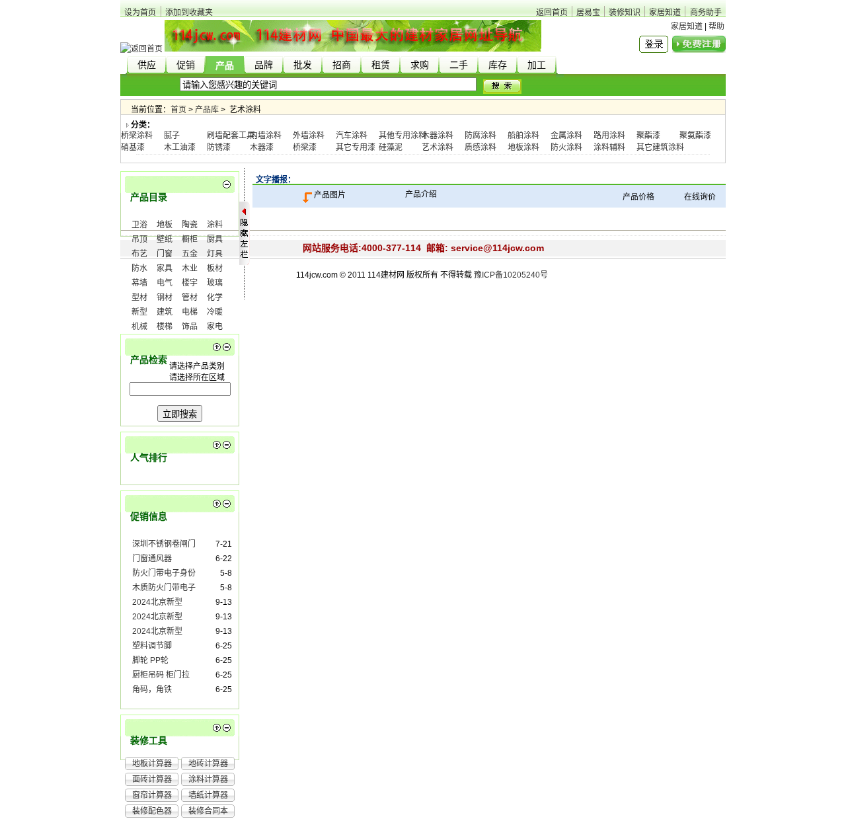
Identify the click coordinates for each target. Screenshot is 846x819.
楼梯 (165, 326)
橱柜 (190, 239)
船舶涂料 (523, 135)
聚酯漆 (648, 135)
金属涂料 (566, 135)
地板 (165, 224)
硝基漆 (133, 147)
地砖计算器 (208, 763)
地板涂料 (523, 147)
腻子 (172, 135)
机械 (139, 326)
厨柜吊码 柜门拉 (161, 675)
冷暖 (215, 312)
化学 (215, 297)
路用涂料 (609, 135)
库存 (497, 65)
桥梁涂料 (137, 135)
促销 (185, 65)
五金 (190, 253)
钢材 (165, 297)
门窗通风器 (152, 558)
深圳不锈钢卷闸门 (164, 544)
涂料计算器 (208, 779)
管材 (190, 297)
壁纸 (165, 239)
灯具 (215, 253)
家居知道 (665, 12)
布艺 (139, 253)
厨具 (215, 239)
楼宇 (190, 283)
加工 (536, 65)
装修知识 (624, 12)
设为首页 (140, 12)
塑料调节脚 (152, 645)
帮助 (716, 26)
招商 (341, 65)
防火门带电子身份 (164, 573)
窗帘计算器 (152, 795)
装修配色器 (152, 811)
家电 (215, 326)
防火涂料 (566, 147)
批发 (302, 65)
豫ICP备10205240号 (511, 275)
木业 (190, 268)
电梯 (190, 312)
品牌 (263, 65)
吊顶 (139, 239)
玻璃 (215, 283)
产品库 (207, 109)
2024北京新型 (157, 602)
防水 (139, 268)
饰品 (190, 326)
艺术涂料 (437, 147)
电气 (165, 283)
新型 (139, 312)
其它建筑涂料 (660, 147)
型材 (139, 297)
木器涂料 (437, 135)
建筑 (165, 312)
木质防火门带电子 (164, 587)
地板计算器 (152, 763)
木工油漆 (180, 147)
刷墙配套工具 (230, 135)
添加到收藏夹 (189, 12)
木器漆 (262, 147)
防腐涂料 (480, 135)
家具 (165, 268)
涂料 (215, 224)
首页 (178, 109)
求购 (419, 65)
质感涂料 (480, 147)
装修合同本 (208, 811)
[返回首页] (141, 49)
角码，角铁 (152, 689)
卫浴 (139, 224)
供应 (146, 65)
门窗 (165, 253)
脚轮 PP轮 (150, 660)
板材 (215, 268)
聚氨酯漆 (695, 135)
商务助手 (706, 12)
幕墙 (139, 283)
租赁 (380, 65)
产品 (224, 66)
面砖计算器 (152, 779)
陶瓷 (190, 224)
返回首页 (552, 12)
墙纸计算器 (208, 795)
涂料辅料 (609, 147)
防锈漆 (219, 147)
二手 (458, 65)
